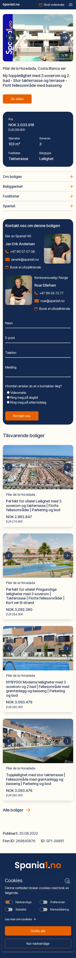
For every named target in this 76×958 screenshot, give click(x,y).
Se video (17, 99)
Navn (9, 323)
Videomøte (18, 393)
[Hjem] (11, 4)
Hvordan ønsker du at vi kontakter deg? (33, 386)
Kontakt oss (21, 416)
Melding (10, 367)
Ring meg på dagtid (24, 397)
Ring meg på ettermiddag (28, 402)
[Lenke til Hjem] (38, 866)
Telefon (10, 353)
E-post (10, 338)
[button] (11, 38)
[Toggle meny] (70, 4)
